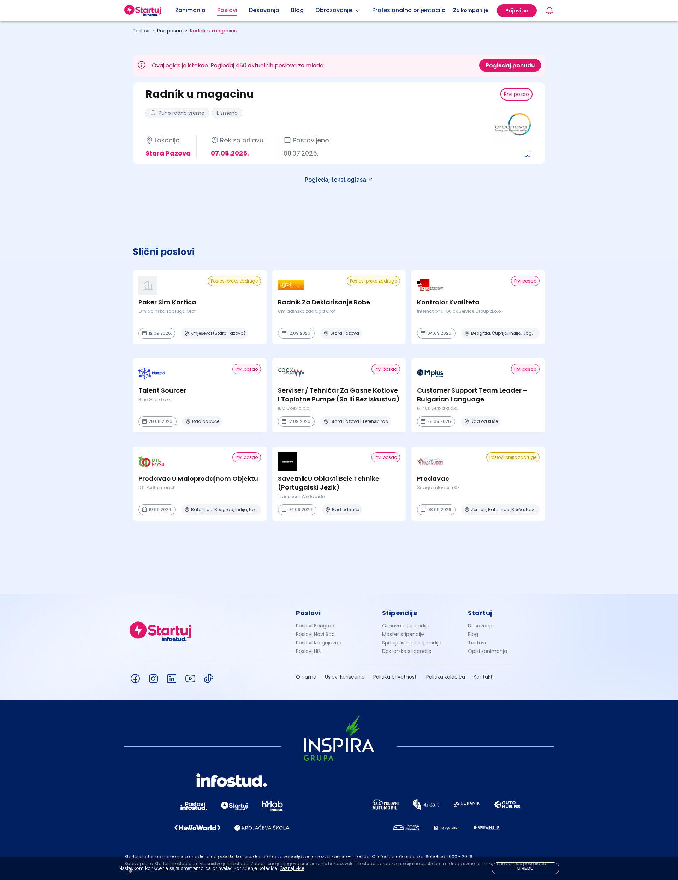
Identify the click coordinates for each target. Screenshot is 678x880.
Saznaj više (292, 868)
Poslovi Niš (308, 651)
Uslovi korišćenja (345, 676)
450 (241, 65)
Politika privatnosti (395, 676)
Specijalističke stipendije (411, 642)
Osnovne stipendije (405, 625)
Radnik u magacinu (213, 30)
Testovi (477, 642)
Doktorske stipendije (407, 651)
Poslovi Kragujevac (318, 642)
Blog (473, 634)
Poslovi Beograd (315, 625)
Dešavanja (481, 625)
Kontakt (483, 676)
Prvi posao (169, 30)
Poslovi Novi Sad (315, 634)
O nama (306, 676)
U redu (525, 868)
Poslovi (141, 30)
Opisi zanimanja (487, 651)
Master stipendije (403, 634)
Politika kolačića (445, 676)
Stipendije (400, 612)
